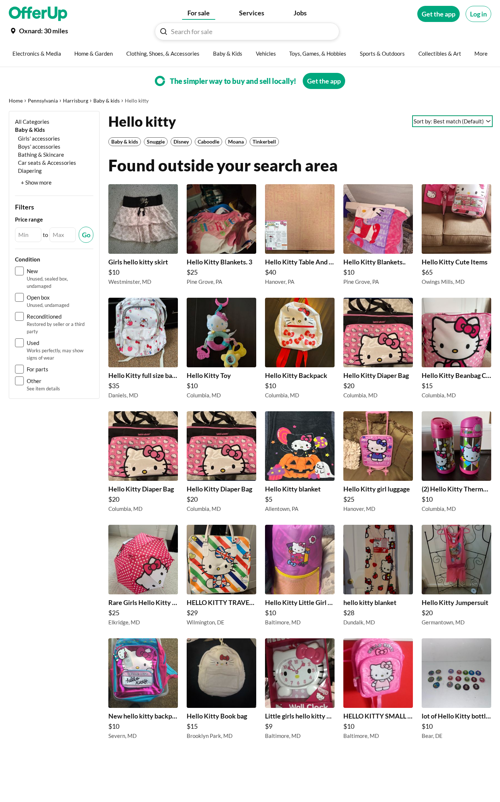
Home (16, 100)
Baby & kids (106, 100)
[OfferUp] (38, 14)
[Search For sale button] (163, 31)
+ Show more (36, 182)
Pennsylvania (43, 100)
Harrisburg (75, 100)
